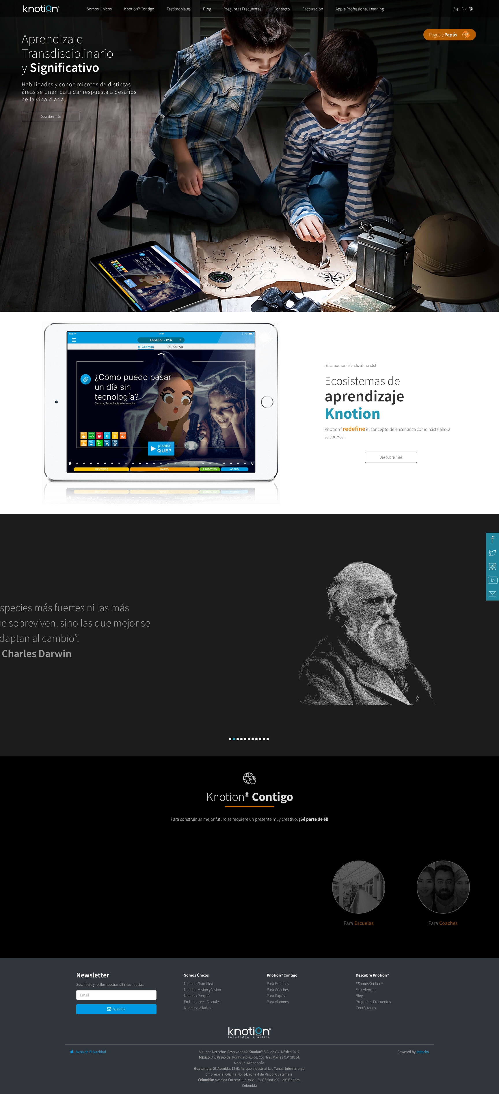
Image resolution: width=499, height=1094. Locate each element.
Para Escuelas (278, 983)
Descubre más (51, 116)
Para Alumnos (278, 1001)
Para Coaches (278, 989)
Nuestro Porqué (196, 995)
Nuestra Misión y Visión (202, 989)
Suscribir (118, 1009)
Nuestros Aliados (197, 1007)
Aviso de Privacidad (89, 1051)
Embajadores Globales (202, 1001)
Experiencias (366, 989)
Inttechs (422, 1051)
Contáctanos (366, 1007)
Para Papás (276, 995)
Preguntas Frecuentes (373, 1001)
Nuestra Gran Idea (198, 983)
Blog (359, 995)
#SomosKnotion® (369, 983)
